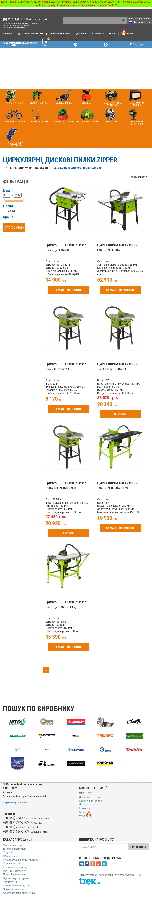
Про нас (8, 33)
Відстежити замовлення (21, 43)
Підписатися (138, 846)
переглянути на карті (16, 802)
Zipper (11, 210)
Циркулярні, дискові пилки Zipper (77, 167)
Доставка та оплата (31, 33)
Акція (129, 33)
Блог (112, 33)
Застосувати (14, 227)
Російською (140, 22)
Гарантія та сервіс (60, 33)
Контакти (98, 33)
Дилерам (81, 33)
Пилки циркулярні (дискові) (28, 167)
